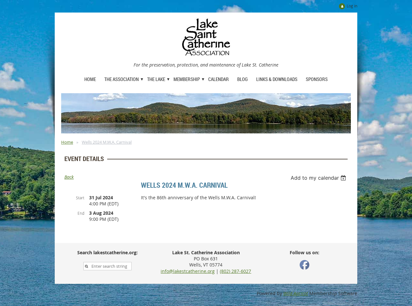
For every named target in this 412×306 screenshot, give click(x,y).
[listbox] (319, 178)
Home (67, 142)
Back (69, 177)
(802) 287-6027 (235, 271)
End (81, 213)
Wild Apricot (295, 293)
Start (80, 197)
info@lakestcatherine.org (188, 271)
